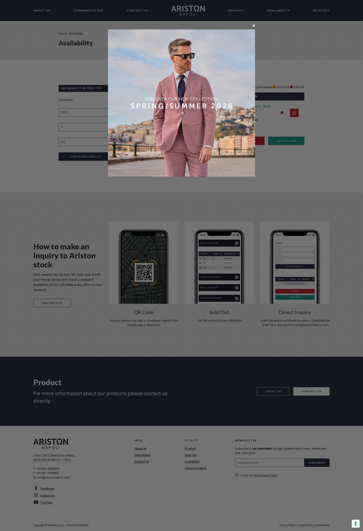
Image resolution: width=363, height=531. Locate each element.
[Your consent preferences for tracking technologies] (356, 524)
